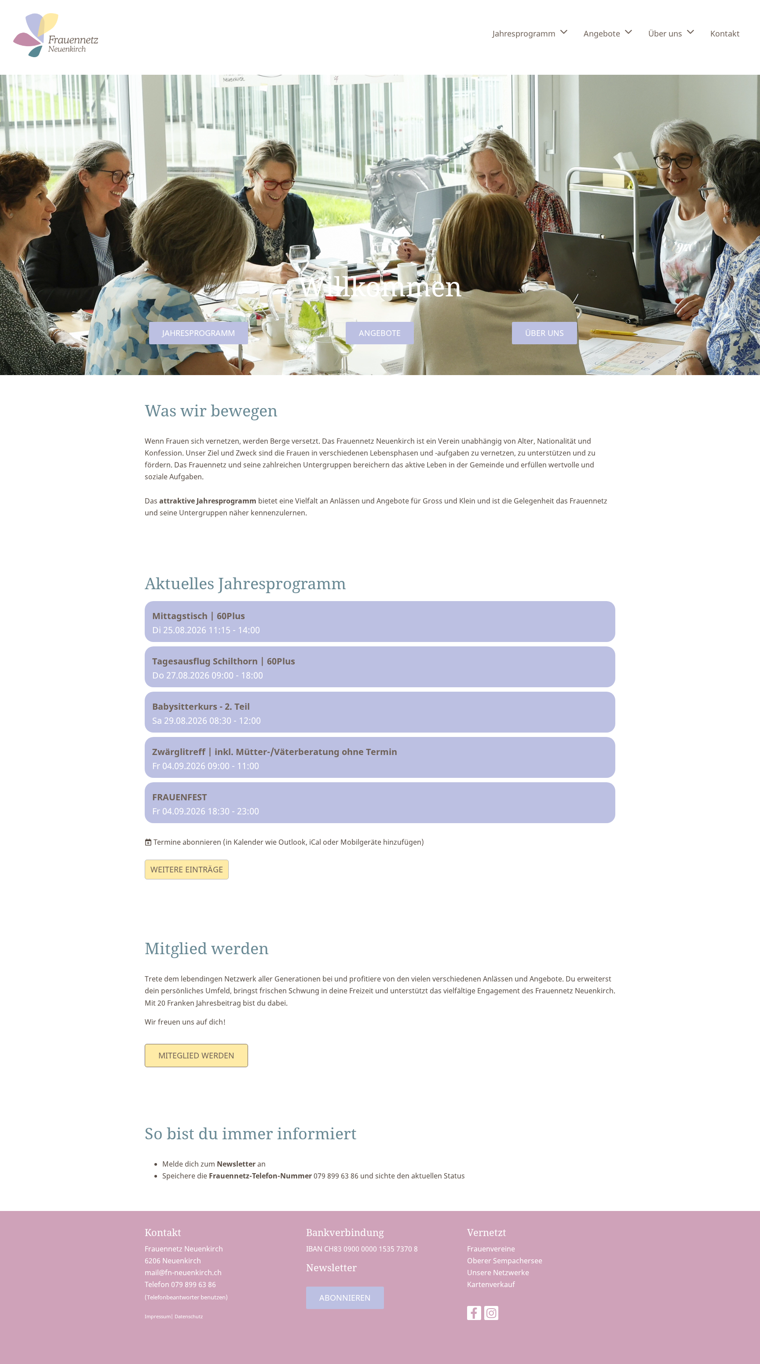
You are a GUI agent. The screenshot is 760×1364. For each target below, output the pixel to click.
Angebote (602, 33)
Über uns (665, 33)
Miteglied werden (196, 1055)
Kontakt (725, 33)
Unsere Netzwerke (498, 1272)
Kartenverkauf (491, 1284)
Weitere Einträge (186, 869)
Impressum (158, 1316)
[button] (380, 621)
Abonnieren (345, 1297)
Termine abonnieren (187, 842)
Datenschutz (189, 1316)
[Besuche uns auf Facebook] (474, 1314)
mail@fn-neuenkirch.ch (183, 1272)
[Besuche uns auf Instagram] (491, 1314)
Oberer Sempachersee (504, 1261)
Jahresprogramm (524, 33)
